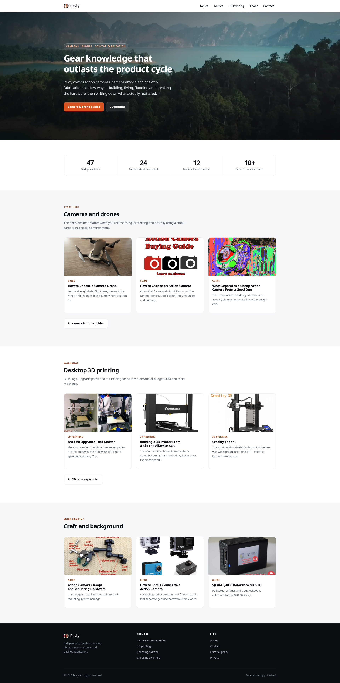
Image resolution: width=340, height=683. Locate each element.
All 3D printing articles (83, 479)
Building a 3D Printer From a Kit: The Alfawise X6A (160, 444)
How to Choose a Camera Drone (92, 286)
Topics (204, 6)
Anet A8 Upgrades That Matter (91, 442)
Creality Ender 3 (224, 442)
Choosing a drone (147, 652)
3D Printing (236, 6)
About (254, 6)
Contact (268, 6)
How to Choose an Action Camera (165, 286)
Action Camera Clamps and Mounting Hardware (87, 587)
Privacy (214, 657)
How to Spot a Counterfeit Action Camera (160, 587)
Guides (218, 6)
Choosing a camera (148, 657)
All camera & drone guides (86, 323)
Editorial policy (219, 652)
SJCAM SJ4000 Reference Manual (237, 585)
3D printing (118, 107)
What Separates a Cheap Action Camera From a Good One (236, 288)
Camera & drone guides (84, 107)
